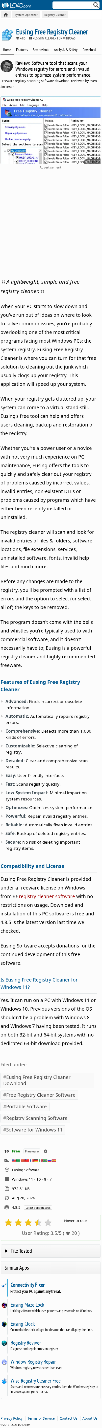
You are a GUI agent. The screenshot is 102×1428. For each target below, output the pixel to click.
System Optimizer (26, 15)
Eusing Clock (22, 1323)
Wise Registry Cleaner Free (35, 1380)
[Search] (96, 6)
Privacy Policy (11, 1418)
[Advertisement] (51, 223)
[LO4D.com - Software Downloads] (6, 14)
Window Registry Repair (33, 1361)
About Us (90, 1418)
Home (7, 49)
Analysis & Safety (65, 49)
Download (89, 49)
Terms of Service (41, 1418)
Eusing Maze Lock (27, 1304)
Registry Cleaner (55, 15)
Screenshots (41, 49)
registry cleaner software (46, 896)
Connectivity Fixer (27, 1284)
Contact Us (68, 1418)
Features (22, 49)
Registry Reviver (25, 1342)
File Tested (21, 1250)
